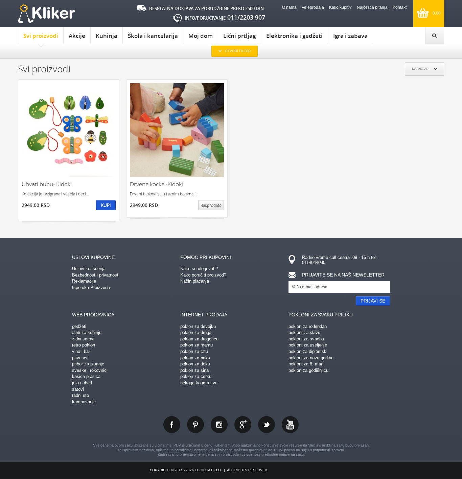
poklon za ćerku (195, 376)
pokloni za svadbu (306, 338)
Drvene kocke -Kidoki (156, 184)
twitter (266, 424)
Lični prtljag (239, 36)
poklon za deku (195, 363)
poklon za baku (195, 357)
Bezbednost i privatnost (95, 275)
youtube (290, 424)
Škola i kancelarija (153, 36)
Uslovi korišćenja (89, 268)
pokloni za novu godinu (310, 357)
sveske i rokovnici (90, 370)
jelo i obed (82, 382)
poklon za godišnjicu (308, 370)
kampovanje (84, 401)
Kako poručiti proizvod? (203, 275)
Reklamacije (84, 281)
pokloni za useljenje (307, 345)
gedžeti (79, 326)
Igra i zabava (350, 36)
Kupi (106, 205)
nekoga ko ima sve (198, 382)
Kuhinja (106, 36)
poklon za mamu (196, 345)
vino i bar (81, 351)
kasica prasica (86, 376)
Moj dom (200, 36)
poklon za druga (195, 332)
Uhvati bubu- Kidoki (47, 184)
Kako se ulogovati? (199, 268)
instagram (219, 424)
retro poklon (83, 345)
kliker (46, 13)
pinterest (195, 424)
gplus (242, 424)
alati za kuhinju (86, 332)
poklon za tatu (194, 351)
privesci (79, 357)
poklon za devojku (198, 326)
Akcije (77, 36)
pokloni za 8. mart (306, 363)
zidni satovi (83, 338)
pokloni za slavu (304, 332)
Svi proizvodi (40, 36)
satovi (78, 389)
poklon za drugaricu (199, 338)
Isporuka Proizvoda (91, 287)
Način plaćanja (194, 281)
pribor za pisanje (88, 363)
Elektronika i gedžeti (294, 36)
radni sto (80, 395)
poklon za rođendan (307, 326)
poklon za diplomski (307, 351)
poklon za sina (194, 370)
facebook (171, 424)
